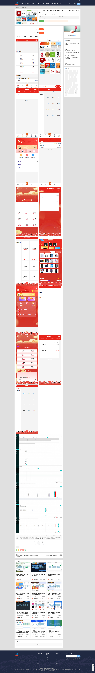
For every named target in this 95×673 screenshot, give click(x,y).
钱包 (71, 82)
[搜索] (72, 3)
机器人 (76, 86)
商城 (76, 84)
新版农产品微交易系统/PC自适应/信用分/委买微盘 (22, 575)
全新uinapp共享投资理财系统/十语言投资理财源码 (22, 594)
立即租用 (41, 29)
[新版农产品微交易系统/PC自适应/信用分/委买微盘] (23, 567)
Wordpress (72, 92)
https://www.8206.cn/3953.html (43, 538)
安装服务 (47, 659)
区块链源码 (67, 84)
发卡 (66, 88)
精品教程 (37, 3)
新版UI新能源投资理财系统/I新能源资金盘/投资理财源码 (38, 594)
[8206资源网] (16, 4)
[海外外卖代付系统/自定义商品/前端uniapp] (54, 567)
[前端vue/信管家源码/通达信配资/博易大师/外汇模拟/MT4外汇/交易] (23, 605)
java (68, 82)
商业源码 (32, 3)
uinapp (70, 90)
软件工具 (42, 3)
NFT (68, 92)
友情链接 (56, 663)
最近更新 (56, 655)
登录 (39, 644)
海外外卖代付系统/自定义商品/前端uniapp (54, 575)
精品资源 (27, 3)
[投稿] (69, 3)
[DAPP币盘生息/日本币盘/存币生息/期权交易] (38, 567)
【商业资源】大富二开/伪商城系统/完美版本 (38, 613)
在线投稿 (56, 659)
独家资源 (47, 3)
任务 (73, 84)
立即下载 (41, 20)
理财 (76, 90)
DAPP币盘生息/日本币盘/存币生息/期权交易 (38, 575)
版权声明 (38, 657)
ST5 (66, 94)
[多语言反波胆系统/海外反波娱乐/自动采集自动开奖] (54, 605)
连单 (70, 88)
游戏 (66, 92)
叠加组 (74, 88)
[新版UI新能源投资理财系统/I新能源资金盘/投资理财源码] (38, 586)
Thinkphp (66, 86)
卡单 (76, 88)
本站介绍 (38, 655)
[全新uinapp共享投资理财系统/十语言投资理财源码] (23, 586)
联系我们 (38, 663)
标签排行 (56, 661)
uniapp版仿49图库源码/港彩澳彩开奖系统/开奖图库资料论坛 (22, 632)
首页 (23, 3)
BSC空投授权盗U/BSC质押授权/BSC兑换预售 (54, 632)
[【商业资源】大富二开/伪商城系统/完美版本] (38, 605)
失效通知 (47, 663)
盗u (73, 82)
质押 (70, 86)
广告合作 (16, 0)
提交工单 (47, 665)
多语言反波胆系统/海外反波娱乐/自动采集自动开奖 (54, 613)
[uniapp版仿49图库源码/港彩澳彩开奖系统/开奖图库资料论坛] (23, 624)
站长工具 (56, 657)
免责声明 (38, 659)
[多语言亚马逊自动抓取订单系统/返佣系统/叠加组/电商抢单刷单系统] (54, 586)
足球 (75, 92)
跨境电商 (66, 90)
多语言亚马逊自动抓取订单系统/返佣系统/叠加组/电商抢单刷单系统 (54, 594)
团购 (52, 3)
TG (68, 88)
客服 (73, 90)
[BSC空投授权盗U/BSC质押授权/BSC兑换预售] (54, 624)
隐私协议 (38, 661)
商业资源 (53, 14)
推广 (78, 14)
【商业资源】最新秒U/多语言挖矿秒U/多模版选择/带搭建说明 (38, 632)
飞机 (60, 3)
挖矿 (66, 82)
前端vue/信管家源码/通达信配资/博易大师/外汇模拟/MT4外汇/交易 (22, 613)
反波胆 (71, 84)
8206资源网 (42, 14)
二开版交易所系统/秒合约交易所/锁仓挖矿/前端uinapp (52, 555)
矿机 (72, 86)
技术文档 (47, 661)
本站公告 (56, 3)
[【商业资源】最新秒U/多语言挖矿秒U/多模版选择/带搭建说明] (38, 624)
